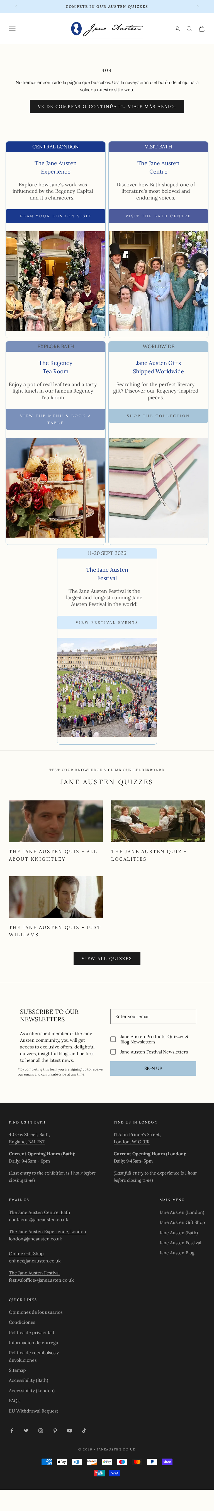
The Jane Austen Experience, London (47, 1231)
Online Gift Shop (26, 1253)
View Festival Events (107, 622)
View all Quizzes (107, 958)
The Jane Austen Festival (34, 1273)
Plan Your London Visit (55, 216)
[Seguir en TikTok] (84, 1430)
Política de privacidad (31, 1332)
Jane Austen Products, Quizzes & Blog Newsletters (154, 1039)
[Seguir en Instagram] (40, 1430)
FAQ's (14, 1400)
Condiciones (22, 1322)
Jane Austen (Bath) (179, 1232)
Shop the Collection (158, 415)
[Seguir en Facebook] (11, 1430)
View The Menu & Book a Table (55, 419)
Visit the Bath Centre (158, 216)
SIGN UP (153, 1068)
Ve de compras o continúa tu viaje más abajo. (107, 106)
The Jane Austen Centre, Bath (39, 1212)
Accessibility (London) (32, 1390)
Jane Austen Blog (177, 1252)
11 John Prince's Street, (137, 1134)
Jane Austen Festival (180, 1242)
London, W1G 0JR (132, 1141)
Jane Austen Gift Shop (182, 1222)
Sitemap (17, 1370)
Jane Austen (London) (182, 1212)
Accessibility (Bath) (28, 1380)
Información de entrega (33, 1342)
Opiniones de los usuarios (35, 1312)
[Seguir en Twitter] (26, 1430)
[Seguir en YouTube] (69, 1430)
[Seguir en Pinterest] (55, 1430)
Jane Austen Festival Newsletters (154, 1051)
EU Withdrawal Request (33, 1411)
